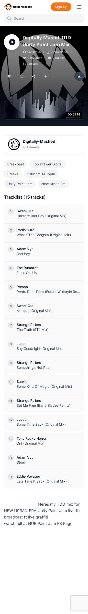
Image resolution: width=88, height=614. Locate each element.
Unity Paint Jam (20, 184)
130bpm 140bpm (41, 174)
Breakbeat (15, 164)
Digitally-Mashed (39, 141)
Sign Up (61, 7)
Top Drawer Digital (47, 164)
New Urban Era (53, 184)
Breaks (12, 174)
